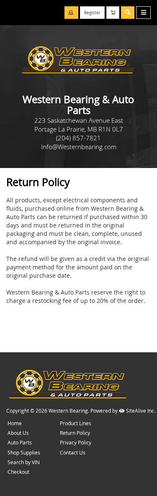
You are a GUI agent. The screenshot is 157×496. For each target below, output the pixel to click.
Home (15, 423)
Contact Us (72, 452)
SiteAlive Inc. (140, 410)
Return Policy (75, 432)
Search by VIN (24, 462)
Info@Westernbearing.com (78, 146)
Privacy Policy (75, 442)
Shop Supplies (24, 452)
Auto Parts (20, 442)
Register (92, 13)
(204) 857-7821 (78, 138)
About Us (18, 432)
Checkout (18, 471)
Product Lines (75, 423)
